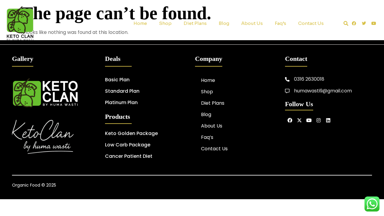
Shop (165, 23)
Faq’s (280, 23)
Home (140, 23)
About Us (252, 23)
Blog (224, 23)
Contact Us (311, 23)
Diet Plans (195, 23)
